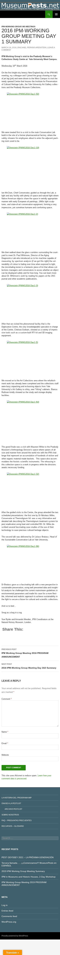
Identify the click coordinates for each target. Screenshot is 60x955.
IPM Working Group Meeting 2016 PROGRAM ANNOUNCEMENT (25, 653)
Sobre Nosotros (10, 815)
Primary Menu (56, 14)
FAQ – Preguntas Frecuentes (17, 820)
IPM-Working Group (11, 27)
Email (5, 743)
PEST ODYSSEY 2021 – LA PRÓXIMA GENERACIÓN (28, 857)
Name (5, 732)
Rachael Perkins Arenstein (32, 47)
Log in (5, 905)
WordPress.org (9, 922)
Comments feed (9, 916)
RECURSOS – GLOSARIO (13, 826)
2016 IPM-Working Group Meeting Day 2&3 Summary (29, 666)
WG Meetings (28, 27)
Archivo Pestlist (13, 809)
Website (5, 755)
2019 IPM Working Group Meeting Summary (23, 871)
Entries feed (7, 910)
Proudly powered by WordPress (15, 936)
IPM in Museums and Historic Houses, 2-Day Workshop (29, 877)
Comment (7, 699)
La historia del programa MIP (17, 798)
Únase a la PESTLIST (11, 803)
